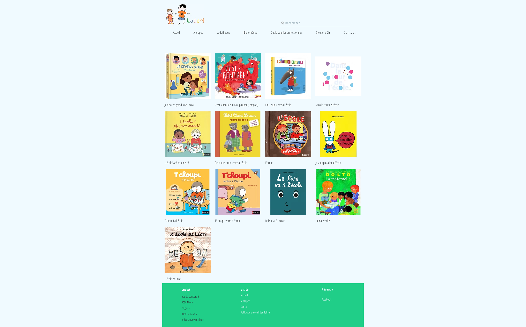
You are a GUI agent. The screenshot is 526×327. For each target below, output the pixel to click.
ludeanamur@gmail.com (193, 319)
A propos (245, 301)
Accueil (244, 295)
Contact (244, 307)
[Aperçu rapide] (188, 76)
